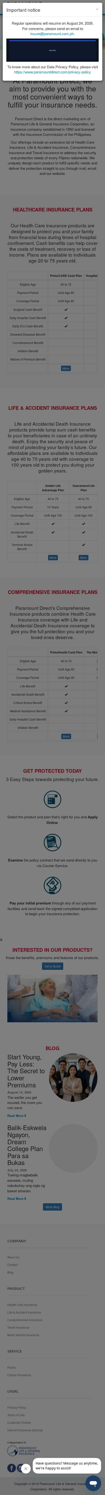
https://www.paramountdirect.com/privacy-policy (52, 71)
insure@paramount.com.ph (52, 33)
